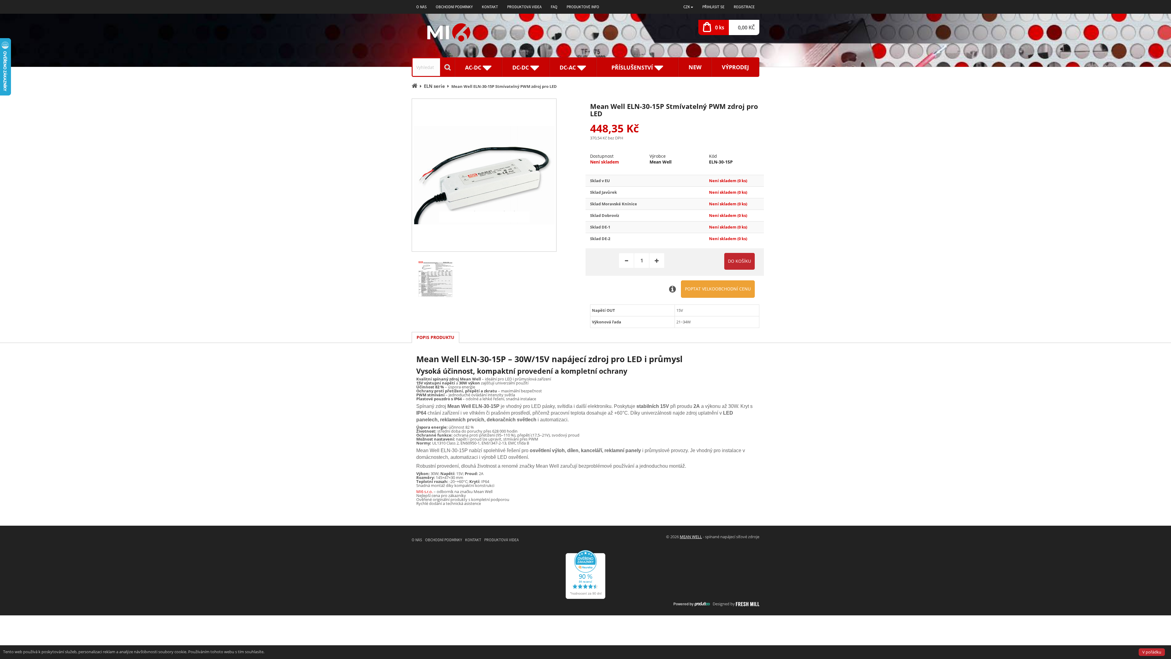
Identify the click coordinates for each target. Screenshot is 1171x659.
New (695, 67)
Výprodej (735, 67)
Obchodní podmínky (454, 6)
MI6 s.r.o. (424, 491)
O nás (421, 6)
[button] (688, 7)
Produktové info (583, 6)
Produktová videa (524, 6)
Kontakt (490, 6)
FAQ (554, 6)
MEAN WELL (691, 536)
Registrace (744, 6)
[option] (484, 175)
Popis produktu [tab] (435, 337)
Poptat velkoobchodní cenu (718, 289)
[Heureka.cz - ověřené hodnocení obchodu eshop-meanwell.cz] (585, 574)
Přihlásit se (713, 6)
